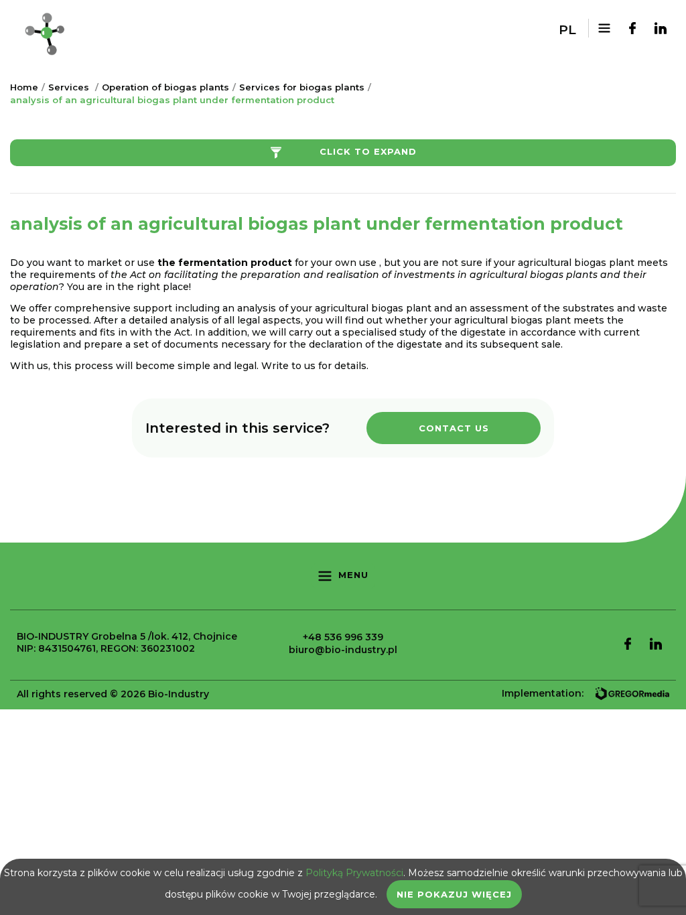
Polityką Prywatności (354, 873)
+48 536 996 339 (343, 637)
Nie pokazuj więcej (454, 894)
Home (24, 87)
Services (68, 87)
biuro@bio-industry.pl (343, 650)
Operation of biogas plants (165, 87)
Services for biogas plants (301, 87)
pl (567, 30)
